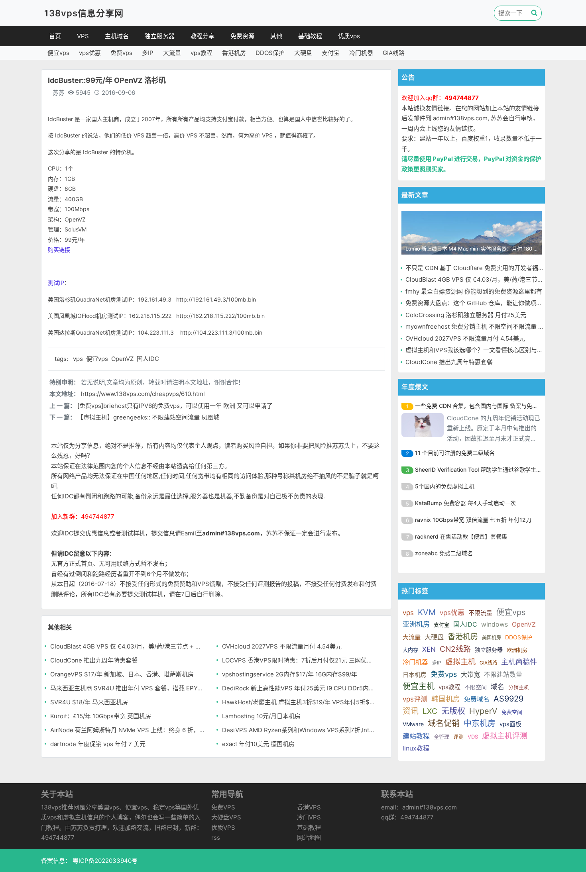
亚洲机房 (416, 624)
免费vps (121, 53)
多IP (147, 53)
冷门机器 (361, 53)
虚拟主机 (460, 661)
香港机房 (234, 53)
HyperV (483, 711)
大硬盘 (303, 53)
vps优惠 (90, 53)
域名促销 (444, 723)
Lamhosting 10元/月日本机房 (261, 716)
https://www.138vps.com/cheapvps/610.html (143, 394)
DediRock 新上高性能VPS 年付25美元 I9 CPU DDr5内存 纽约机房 (299, 688)
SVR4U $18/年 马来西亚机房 (89, 702)
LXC (430, 711)
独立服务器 (160, 36)
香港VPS (309, 807)
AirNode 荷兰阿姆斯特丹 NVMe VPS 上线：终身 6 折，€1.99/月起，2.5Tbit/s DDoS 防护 (127, 730)
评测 (458, 736)
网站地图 (309, 837)
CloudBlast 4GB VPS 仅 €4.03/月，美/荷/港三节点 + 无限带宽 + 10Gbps (127, 646)
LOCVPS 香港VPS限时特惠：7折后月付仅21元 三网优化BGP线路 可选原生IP (299, 660)
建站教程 (416, 736)
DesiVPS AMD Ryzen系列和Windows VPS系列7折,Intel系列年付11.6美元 (299, 730)
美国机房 (491, 638)
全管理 (441, 736)
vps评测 (415, 699)
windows (494, 624)
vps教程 (201, 53)
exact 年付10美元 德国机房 (258, 744)
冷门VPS (309, 817)
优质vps (349, 36)
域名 (497, 687)
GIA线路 (394, 53)
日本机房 (415, 674)
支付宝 (331, 53)
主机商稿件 (519, 662)
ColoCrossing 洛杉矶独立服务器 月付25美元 (465, 315)
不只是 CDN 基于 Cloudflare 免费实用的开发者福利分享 (480, 268)
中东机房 (480, 723)
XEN (429, 649)
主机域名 (117, 36)
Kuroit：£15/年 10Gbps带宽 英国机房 (100, 716)
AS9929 (508, 698)
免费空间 (511, 712)
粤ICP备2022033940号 (104, 860)
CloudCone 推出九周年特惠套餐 (94, 660)
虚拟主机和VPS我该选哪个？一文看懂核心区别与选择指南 (483, 350)
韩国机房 (445, 699)
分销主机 (518, 687)
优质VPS (223, 827)
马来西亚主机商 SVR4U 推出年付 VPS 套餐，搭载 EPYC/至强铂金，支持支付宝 (127, 688)
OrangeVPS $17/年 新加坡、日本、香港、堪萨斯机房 (122, 674)
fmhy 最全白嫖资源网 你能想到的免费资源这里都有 (473, 291)
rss (215, 837)
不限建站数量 (503, 674)
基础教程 (310, 36)
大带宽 (470, 674)
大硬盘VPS (226, 817)
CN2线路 (455, 649)
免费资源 (242, 36)
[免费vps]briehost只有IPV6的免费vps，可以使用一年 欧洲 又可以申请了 (175, 406)
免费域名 (477, 699)
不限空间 (475, 687)
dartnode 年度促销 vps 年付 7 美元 (98, 744)
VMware (413, 724)
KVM (427, 612)
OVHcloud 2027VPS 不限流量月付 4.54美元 (282, 646)
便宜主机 (419, 686)
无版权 (453, 711)
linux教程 (416, 748)
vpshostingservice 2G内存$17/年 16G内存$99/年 (289, 674)
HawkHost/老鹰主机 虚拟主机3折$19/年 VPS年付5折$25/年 (299, 702)
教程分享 (202, 36)
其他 (276, 36)
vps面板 (510, 724)
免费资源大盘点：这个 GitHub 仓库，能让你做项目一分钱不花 (488, 303)
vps (79, 359)
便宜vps (58, 53)
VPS (83, 36)
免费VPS (223, 807)
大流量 (172, 53)
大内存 (410, 650)
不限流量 (480, 613)
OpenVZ (123, 359)
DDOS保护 (270, 53)
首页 (55, 36)
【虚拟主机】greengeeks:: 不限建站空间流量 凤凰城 (148, 417)
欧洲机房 (517, 650)
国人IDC (148, 359)
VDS (473, 736)
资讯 (411, 711)
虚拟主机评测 (504, 736)
